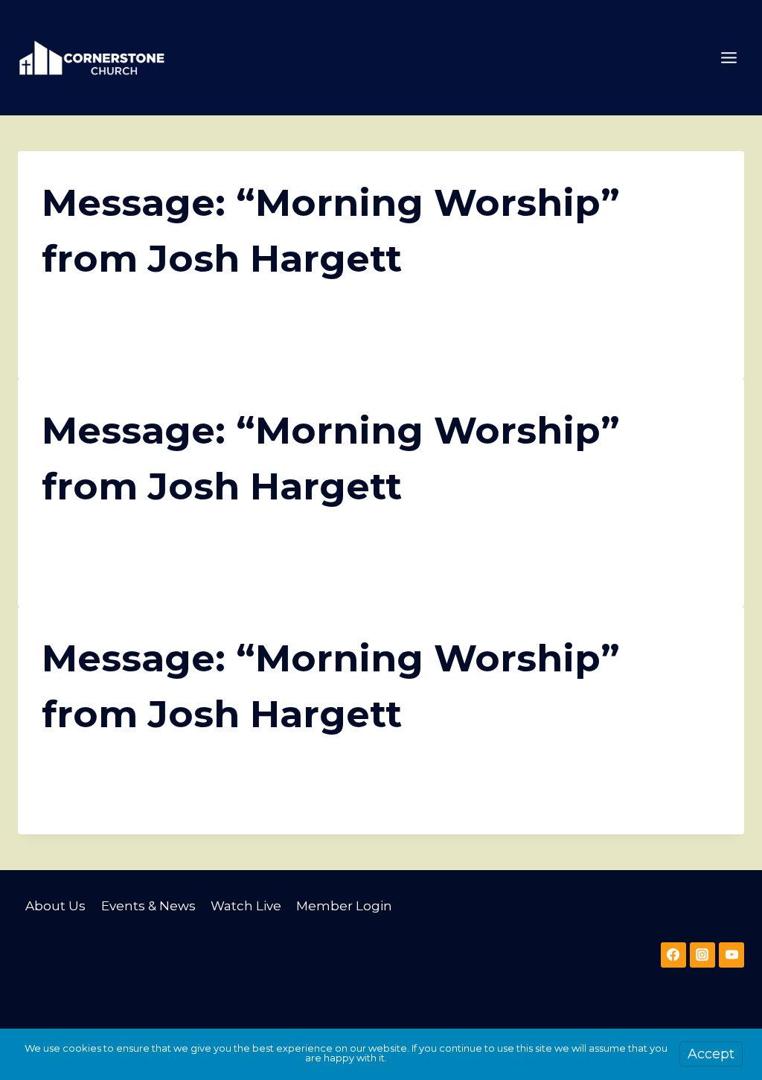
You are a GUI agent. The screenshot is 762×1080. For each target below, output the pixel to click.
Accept (711, 1054)
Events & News (148, 905)
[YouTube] (731, 955)
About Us (55, 905)
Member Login (344, 905)
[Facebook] (673, 955)
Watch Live (246, 905)
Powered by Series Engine (665, 340)
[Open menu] (728, 57)
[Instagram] (702, 955)
